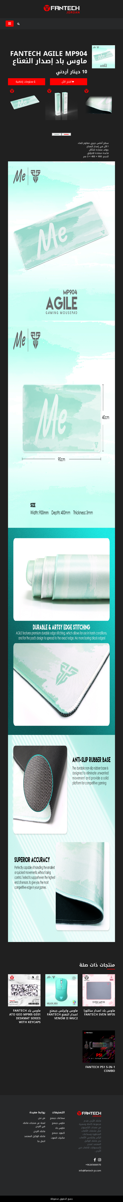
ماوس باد (60, 1128)
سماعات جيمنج (57, 1118)
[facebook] (95, 1158)
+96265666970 (93, 1165)
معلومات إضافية (24, 81)
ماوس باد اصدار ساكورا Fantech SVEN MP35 (99, 1012)
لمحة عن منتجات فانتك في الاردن (34, 1125)
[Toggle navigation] (10, 24)
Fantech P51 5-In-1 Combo (100, 1069)
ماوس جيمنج (58, 1123)
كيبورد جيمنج (58, 1133)
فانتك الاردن (39, 1131)
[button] (57, 134)
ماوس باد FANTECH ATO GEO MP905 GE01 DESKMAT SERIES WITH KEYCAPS (25, 1016)
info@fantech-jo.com (90, 1171)
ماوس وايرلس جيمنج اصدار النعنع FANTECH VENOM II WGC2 (62, 1014)
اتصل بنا (41, 1141)
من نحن (41, 1118)
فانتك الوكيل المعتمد (34, 1136)
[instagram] (99, 1158)
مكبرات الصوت (58, 1138)
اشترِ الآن (67, 81)
